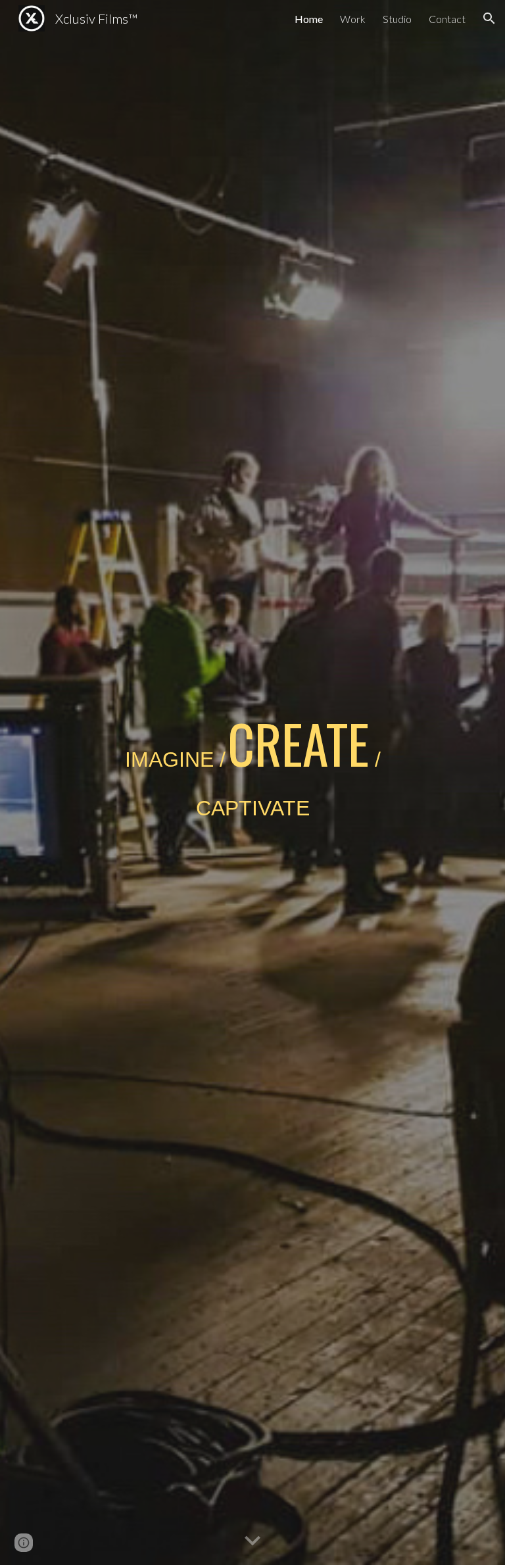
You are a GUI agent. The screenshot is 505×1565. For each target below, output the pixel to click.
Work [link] (353, 18)
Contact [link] (447, 18)
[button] (489, 18)
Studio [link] (397, 18)
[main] (252, 782)
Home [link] (309, 18)
